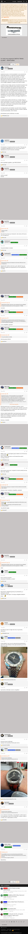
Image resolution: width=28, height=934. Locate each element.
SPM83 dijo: (3, 852)
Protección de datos (16, 929)
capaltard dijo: (4, 318)
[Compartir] (24, 72)
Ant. (13, 64)
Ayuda (10, 930)
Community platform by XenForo (11, 932)
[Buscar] (26, 1)
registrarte (6, 17)
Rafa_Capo (5, 891)
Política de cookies (4, 930)
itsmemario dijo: (4, 335)
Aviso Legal (9, 929)
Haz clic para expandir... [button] (14, 404)
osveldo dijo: (3, 484)
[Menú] (1, 1)
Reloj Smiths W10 (11, 908)
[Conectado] (3, 638)
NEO (4, 909)
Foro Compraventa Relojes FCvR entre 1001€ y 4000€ (15, 909)
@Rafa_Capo (3, 453)
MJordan (4, 916)
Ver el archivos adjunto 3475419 (7, 857)
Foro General (9, 897)
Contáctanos (3, 929)
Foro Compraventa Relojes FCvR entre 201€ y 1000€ (17, 891)
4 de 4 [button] (17, 64)
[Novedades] (24, 1)
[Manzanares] (14, 30)
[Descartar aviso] (26, 5)
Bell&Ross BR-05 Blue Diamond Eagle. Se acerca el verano (13, 895)
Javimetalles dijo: (4, 756)
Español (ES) (4, 927)
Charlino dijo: (4, 393)
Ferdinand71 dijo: (4, 302)
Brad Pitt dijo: (4, 228)
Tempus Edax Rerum (7, 904)
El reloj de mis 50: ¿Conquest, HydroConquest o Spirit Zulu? (13, 914)
